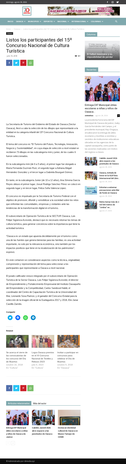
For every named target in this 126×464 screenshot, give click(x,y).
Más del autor (39, 403)
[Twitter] (117, 2)
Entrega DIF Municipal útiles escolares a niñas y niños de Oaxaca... (101, 108)
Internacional (78, 21)
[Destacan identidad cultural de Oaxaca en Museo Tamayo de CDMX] (69, 417)
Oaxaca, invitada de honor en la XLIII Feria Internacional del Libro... (109, 175)
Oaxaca (19, 21)
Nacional (62, 21)
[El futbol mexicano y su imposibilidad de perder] (102, 50)
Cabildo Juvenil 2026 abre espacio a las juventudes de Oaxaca (42, 431)
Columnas (96, 21)
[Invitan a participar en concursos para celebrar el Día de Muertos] (68, 341)
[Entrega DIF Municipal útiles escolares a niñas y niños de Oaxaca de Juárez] (17, 417)
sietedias (89, 115)
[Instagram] (112, 2)
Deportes (48, 21)
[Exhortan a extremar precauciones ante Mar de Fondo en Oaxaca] (91, 190)
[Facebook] (107, 2)
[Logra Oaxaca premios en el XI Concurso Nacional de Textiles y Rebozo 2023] (43, 341)
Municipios (33, 21)
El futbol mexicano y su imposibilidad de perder (100, 55)
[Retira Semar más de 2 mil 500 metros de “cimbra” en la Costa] (91, 205)
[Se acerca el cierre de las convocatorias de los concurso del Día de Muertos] (17, 341)
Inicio (10, 21)
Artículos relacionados (19, 403)
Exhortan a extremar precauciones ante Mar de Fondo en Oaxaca (109, 190)
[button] (116, 21)
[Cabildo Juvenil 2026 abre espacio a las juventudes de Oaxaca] (43, 417)
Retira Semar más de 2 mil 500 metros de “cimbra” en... (109, 205)
